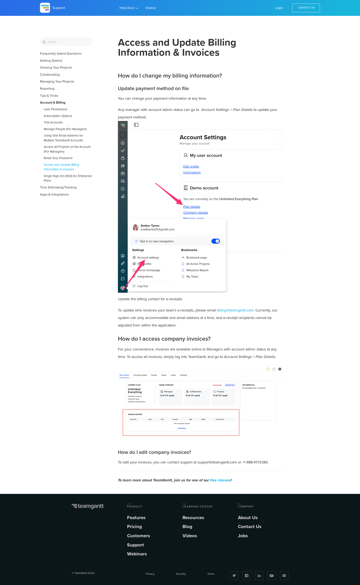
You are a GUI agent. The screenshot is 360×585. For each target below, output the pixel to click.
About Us (248, 517)
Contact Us (306, 7)
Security (181, 574)
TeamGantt (88, 506)
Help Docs (127, 8)
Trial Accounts (53, 122)
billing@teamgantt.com (235, 310)
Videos (150, 8)
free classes (220, 480)
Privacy (150, 574)
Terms (210, 574)
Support (135, 545)
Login (279, 8)
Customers (138, 536)
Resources (193, 517)
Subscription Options (58, 116)
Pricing (134, 526)
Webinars (137, 554)
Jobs (243, 536)
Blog (187, 526)
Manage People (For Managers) (65, 129)
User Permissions (55, 109)
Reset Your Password (58, 158)
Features (136, 517)
